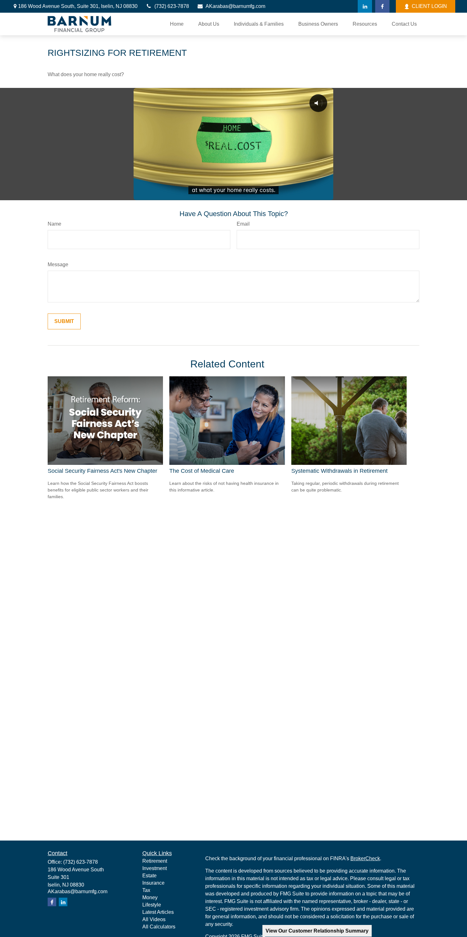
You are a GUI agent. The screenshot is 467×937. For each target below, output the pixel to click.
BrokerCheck (365, 858)
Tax (146, 890)
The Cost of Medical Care (201, 471)
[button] (176, 24)
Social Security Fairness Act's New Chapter (102, 471)
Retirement (154, 861)
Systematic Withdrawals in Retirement (339, 471)
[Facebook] (382, 6)
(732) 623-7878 (171, 6)
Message (58, 264)
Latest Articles (158, 912)
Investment (154, 868)
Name (54, 224)
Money (150, 897)
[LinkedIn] (365, 6)
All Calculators (158, 926)
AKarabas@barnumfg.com (235, 6)
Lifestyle (151, 904)
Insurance (153, 883)
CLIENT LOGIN (429, 6)
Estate (149, 875)
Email (243, 224)
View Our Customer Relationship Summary (317, 931)
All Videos (154, 919)
